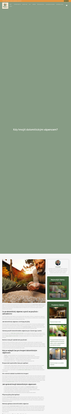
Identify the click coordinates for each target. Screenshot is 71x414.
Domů (10, 4)
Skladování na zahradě (50, 4)
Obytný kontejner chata (55, 321)
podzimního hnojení (10, 381)
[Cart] (66, 5)
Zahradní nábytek (17, 4)
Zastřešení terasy (59, 4)
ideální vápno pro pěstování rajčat (17, 333)
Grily (30, 4)
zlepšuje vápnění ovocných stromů (12, 336)
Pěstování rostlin (40, 4)
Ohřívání (34, 4)
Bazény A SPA (24, 4)
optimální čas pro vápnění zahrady (24, 369)
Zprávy (10, 6)
